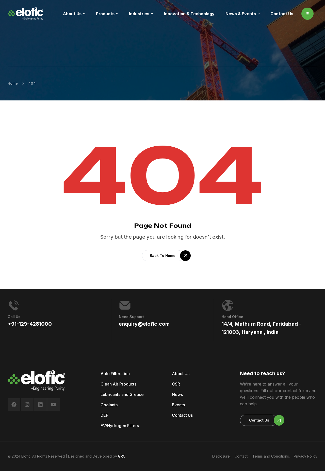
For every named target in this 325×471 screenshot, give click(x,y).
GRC (121, 456)
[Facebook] (14, 404)
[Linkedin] (40, 404)
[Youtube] (53, 404)
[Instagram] (27, 404)
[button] (307, 14)
